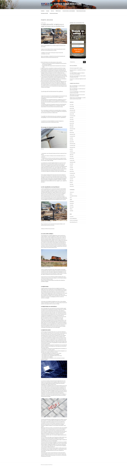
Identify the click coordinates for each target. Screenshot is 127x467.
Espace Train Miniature (68, 4)
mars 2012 (71, 169)
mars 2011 (71, 184)
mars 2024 (71, 119)
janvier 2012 (72, 171)
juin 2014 (71, 149)
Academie (42, 10)
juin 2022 (71, 130)
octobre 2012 (72, 160)
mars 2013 (71, 156)
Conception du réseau (73, 195)
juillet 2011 (71, 180)
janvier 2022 (72, 132)
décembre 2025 (72, 110)
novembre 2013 (72, 152)
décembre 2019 (72, 147)
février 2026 (72, 106)
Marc (70, 85)
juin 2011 (71, 182)
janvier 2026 (72, 108)
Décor (71, 197)
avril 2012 (71, 167)
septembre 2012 (72, 162)
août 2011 (71, 178)
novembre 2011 (72, 173)
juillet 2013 (71, 154)
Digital (71, 199)
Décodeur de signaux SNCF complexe (76, 68)
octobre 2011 (72, 175)
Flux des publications (73, 218)
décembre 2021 (72, 134)
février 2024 (72, 121)
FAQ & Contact (58, 10)
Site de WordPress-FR (73, 222)
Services (52, 10)
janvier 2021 (72, 141)
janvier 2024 (72, 123)
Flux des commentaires (74, 220)
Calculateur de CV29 (44, 13)
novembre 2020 (72, 145)
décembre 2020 (72, 143)
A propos (47, 10)
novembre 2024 (72, 115)
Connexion (71, 216)
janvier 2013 (72, 158)
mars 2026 (71, 104)
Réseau (71, 208)
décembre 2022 (72, 128)
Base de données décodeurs (81, 10)
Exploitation (72, 201)
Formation (71, 205)
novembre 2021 (72, 136)
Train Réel (71, 210)
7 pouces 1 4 (72, 192)
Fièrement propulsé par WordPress (46, 464)
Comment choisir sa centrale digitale (69, 10)
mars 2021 (71, 139)
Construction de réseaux (54, 13)
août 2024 (71, 117)
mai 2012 (71, 165)
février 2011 (72, 186)
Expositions (72, 203)
